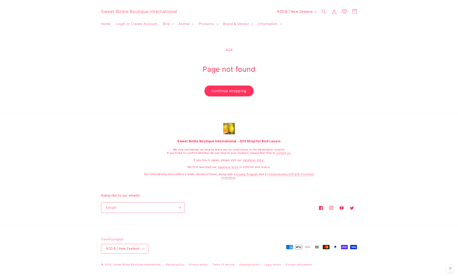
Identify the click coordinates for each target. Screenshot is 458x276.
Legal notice (272, 264)
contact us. (283, 153)
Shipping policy (249, 264)
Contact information (299, 264)
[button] (168, 24)
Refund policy (175, 264)
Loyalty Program (247, 174)
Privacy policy (198, 264)
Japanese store (253, 160)
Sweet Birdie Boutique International (136, 264)
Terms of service (224, 264)
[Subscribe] (179, 207)
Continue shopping (228, 91)
